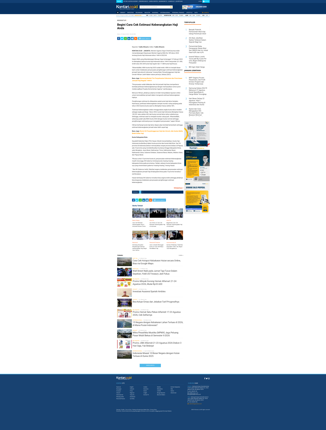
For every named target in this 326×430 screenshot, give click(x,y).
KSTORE (125, 1)
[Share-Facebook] (118, 38)
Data (196, 12)
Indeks (181, 255)
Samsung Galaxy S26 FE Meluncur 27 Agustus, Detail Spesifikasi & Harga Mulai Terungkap (198, 91)
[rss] (135, 38)
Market (159, 387)
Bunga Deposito (161, 393)
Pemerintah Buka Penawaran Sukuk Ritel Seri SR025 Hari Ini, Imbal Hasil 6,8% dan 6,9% (198, 49)
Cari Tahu (132, 398)
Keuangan (139, 12)
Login (200, 1)
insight (122, 12)
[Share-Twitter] (122, 38)
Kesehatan (132, 396)
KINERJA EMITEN (153, 1)
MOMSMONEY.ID (163, 1)
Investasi (130, 12)
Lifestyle (189, 12)
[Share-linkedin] (128, 38)
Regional (132, 393)
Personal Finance (178, 12)
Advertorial (173, 393)
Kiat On (135, 258)
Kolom (145, 391)
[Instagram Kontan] (209, 378)
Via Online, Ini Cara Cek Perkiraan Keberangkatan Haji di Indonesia (157, 224)
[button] (171, 7)
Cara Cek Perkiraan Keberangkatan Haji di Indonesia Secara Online (139, 224)
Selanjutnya (178, 188)
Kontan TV (146, 394)
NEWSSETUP (121, 20)
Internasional (165, 12)
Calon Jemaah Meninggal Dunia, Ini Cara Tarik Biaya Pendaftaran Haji (156, 246)
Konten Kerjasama (175, 387)
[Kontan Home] (117, 12)
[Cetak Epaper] (194, 9)
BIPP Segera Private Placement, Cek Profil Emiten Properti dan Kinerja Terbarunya (197, 81)
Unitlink (159, 391)
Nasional (155, 12)
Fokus (131, 391)
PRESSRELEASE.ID (143, 1)
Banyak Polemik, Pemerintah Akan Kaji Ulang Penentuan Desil (197, 32)
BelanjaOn (136, 279)
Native (172, 391)
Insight (135, 289)
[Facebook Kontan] (204, 378)
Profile (122, 409)
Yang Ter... (132, 394)
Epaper (119, 1)
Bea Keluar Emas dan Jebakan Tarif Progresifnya (156, 301)
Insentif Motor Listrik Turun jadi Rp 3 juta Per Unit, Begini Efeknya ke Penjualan (197, 60)
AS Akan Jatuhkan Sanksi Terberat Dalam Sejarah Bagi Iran (197, 40)
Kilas (172, 389)
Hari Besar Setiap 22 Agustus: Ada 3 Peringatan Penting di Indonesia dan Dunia (197, 101)
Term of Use (128, 409)
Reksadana (160, 389)
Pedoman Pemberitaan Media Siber (140, 409)
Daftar (207, 1)
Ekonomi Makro (161, 394)
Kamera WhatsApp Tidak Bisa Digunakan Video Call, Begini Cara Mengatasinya (175, 246)
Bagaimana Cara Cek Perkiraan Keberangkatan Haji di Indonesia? (174, 224)
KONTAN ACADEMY (133, 1)
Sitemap (118, 409)
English (131, 387)
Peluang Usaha (120, 396)
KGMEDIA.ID (171, 1)
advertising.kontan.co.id (195, 403)
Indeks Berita (150, 365)
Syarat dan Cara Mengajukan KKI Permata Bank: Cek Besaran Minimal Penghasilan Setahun (197, 113)
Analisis (145, 387)
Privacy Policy (153, 409)
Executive (145, 389)
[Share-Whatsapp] (125, 38)
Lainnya (206, 12)
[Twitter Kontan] (207, 378)
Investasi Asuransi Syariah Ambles (149, 291)
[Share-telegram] (132, 38)
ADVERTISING (179, 1)
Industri (147, 12)
